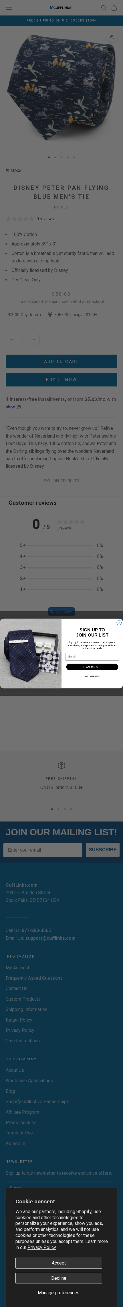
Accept (59, 1263)
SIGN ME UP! (92, 667)
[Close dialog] (119, 622)
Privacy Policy (41, 1247)
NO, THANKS (92, 676)
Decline (58, 1278)
